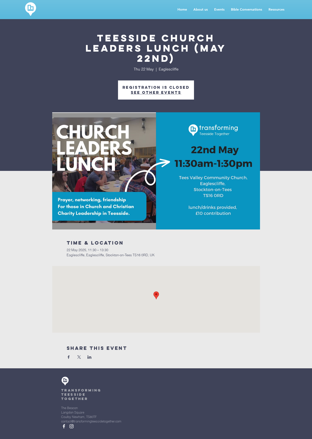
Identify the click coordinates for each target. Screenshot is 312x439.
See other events (156, 92)
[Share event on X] (79, 357)
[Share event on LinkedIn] (89, 357)
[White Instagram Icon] (71, 426)
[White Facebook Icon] (64, 426)
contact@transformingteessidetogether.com (91, 421)
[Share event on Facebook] (69, 357)
